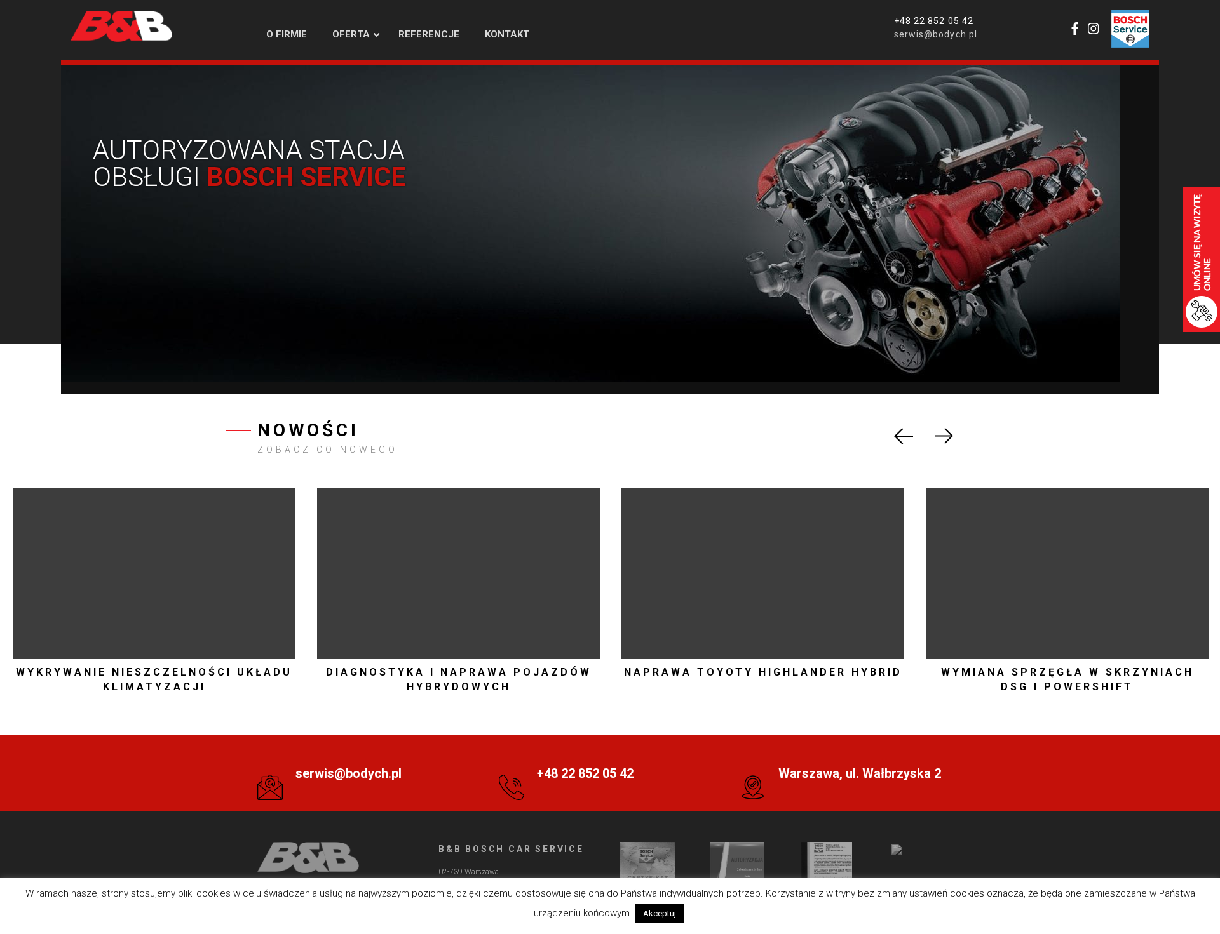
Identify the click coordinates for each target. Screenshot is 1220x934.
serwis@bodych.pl (935, 34)
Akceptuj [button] (659, 913)
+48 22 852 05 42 (933, 21)
